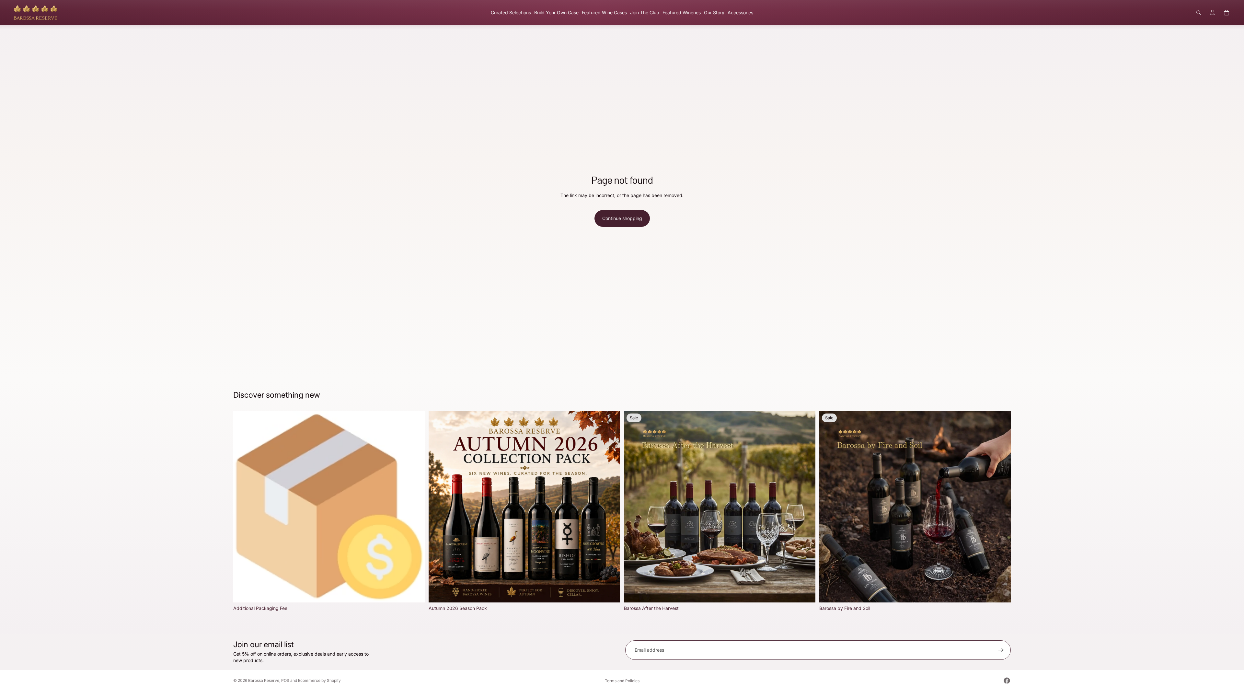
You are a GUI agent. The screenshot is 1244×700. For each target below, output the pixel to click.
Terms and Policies (622, 680)
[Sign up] (1001, 650)
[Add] (414, 593)
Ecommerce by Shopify (319, 680)
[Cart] (1226, 13)
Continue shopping (622, 218)
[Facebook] (1007, 680)
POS (285, 680)
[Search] (1199, 13)
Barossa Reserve (263, 680)
